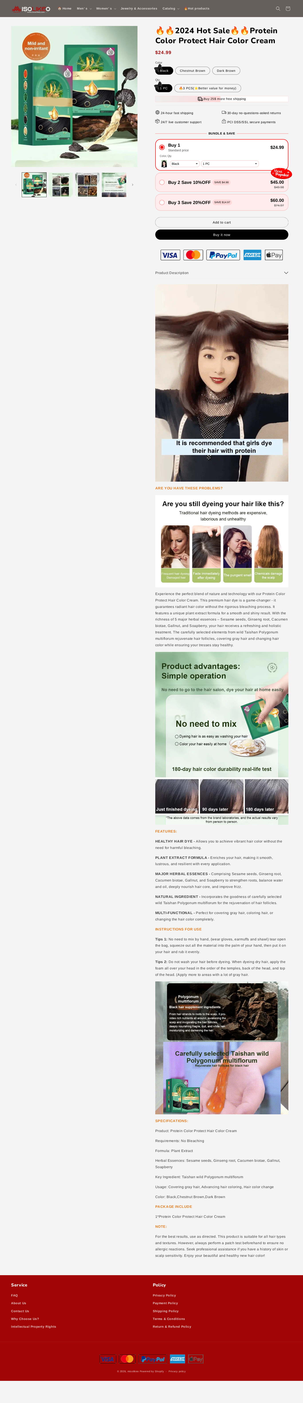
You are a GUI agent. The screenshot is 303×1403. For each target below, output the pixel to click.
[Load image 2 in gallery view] (61, 185)
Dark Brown (226, 70)
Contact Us (20, 1311)
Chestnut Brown (192, 70)
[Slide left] (16, 185)
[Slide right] (133, 185)
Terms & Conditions (169, 1319)
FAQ (14, 1295)
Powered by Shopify (152, 1371)
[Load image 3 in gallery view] (87, 185)
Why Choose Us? (25, 1319)
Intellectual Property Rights (33, 1326)
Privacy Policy (164, 1295)
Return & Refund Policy (172, 1326)
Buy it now (221, 235)
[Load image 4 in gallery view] (114, 185)
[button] (84, 8)
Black (164, 70)
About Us (18, 1303)
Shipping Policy (166, 1311)
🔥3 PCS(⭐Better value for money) (207, 88)
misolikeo (133, 1371)
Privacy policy (177, 1371)
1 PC (164, 88)
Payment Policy (165, 1303)
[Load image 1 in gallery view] (34, 185)
